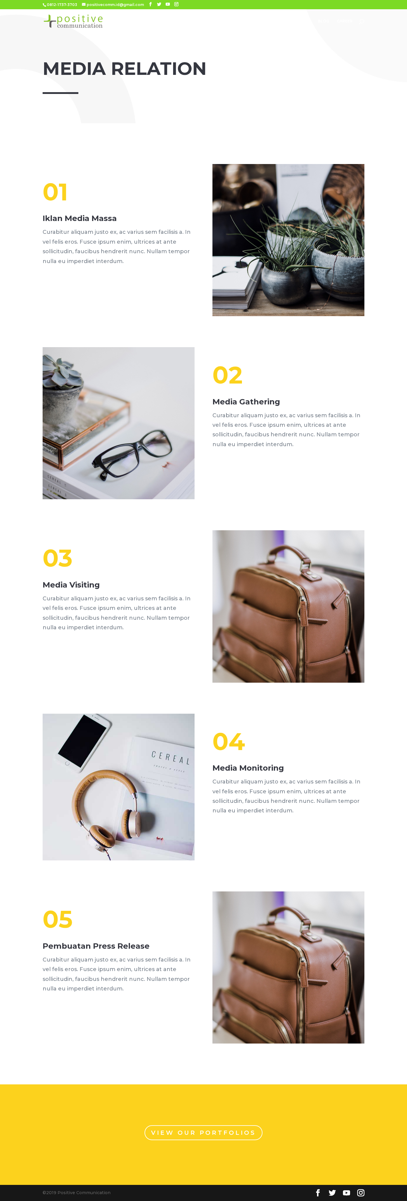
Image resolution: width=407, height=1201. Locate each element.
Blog (323, 21)
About (187, 21)
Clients (274, 21)
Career (344, 21)
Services (211, 21)
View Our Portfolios (203, 1132)
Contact (300, 21)
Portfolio (246, 21)
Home (166, 21)
